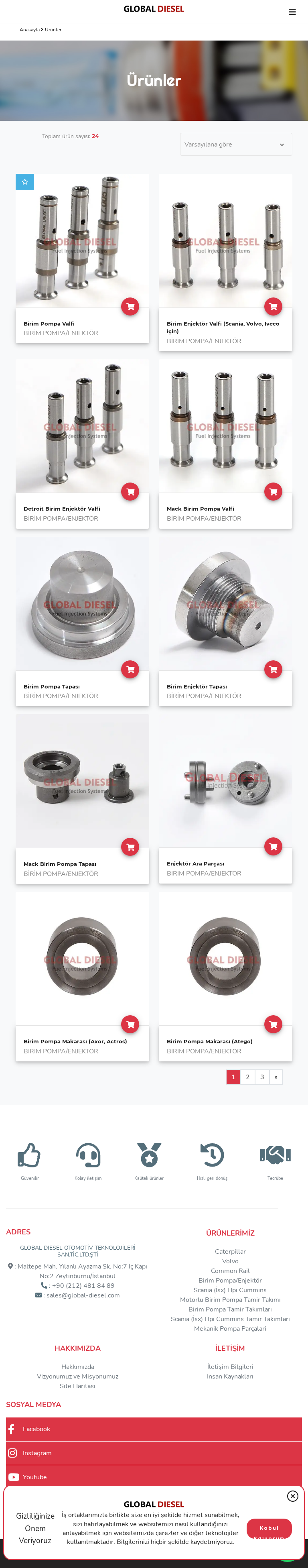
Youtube (35, 1477)
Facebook (36, 1429)
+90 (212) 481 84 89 (83, 1285)
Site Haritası (77, 1386)
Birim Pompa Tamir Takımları (230, 1309)
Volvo (230, 1261)
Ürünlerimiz (230, 1233)
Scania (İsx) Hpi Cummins (230, 1290)
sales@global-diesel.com (83, 1295)
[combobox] (236, 144)
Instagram (37, 1453)
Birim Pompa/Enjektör (230, 1280)
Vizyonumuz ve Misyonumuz (77, 1376)
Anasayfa (30, 29)
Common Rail (230, 1271)
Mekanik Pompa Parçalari (230, 1328)
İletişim (230, 1348)
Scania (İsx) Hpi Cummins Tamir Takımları (230, 1319)
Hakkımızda (78, 1348)
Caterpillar (230, 1251)
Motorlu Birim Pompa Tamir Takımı (230, 1299)
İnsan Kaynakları (230, 1376)
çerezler (167, 1533)
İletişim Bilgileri (230, 1366)
